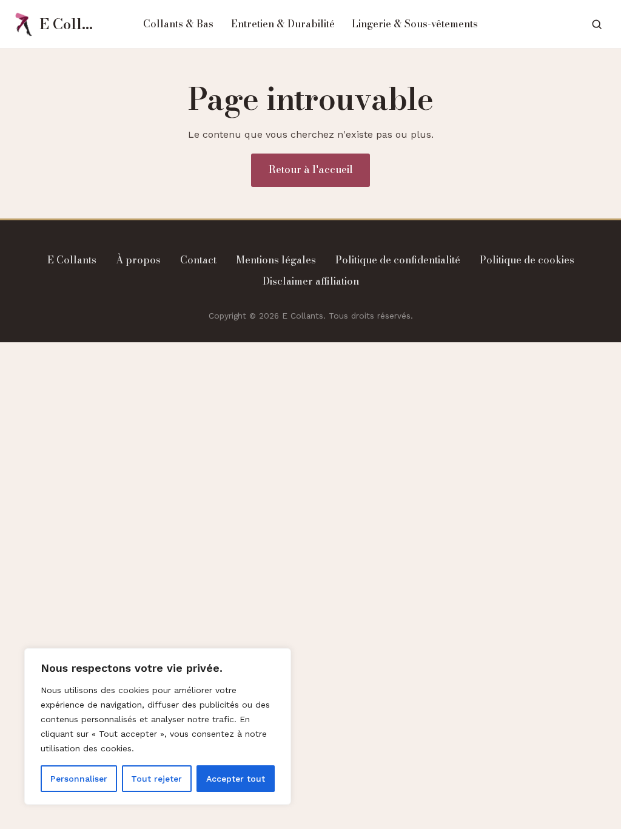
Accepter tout (235, 778)
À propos (138, 259)
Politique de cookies (527, 259)
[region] (157, 726)
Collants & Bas (178, 23)
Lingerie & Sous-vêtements (415, 23)
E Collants (71, 259)
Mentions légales (276, 259)
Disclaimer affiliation (311, 281)
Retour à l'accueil (311, 169)
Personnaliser (78, 778)
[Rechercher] (596, 24)
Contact (198, 259)
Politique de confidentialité (397, 259)
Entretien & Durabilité (283, 23)
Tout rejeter (156, 778)
